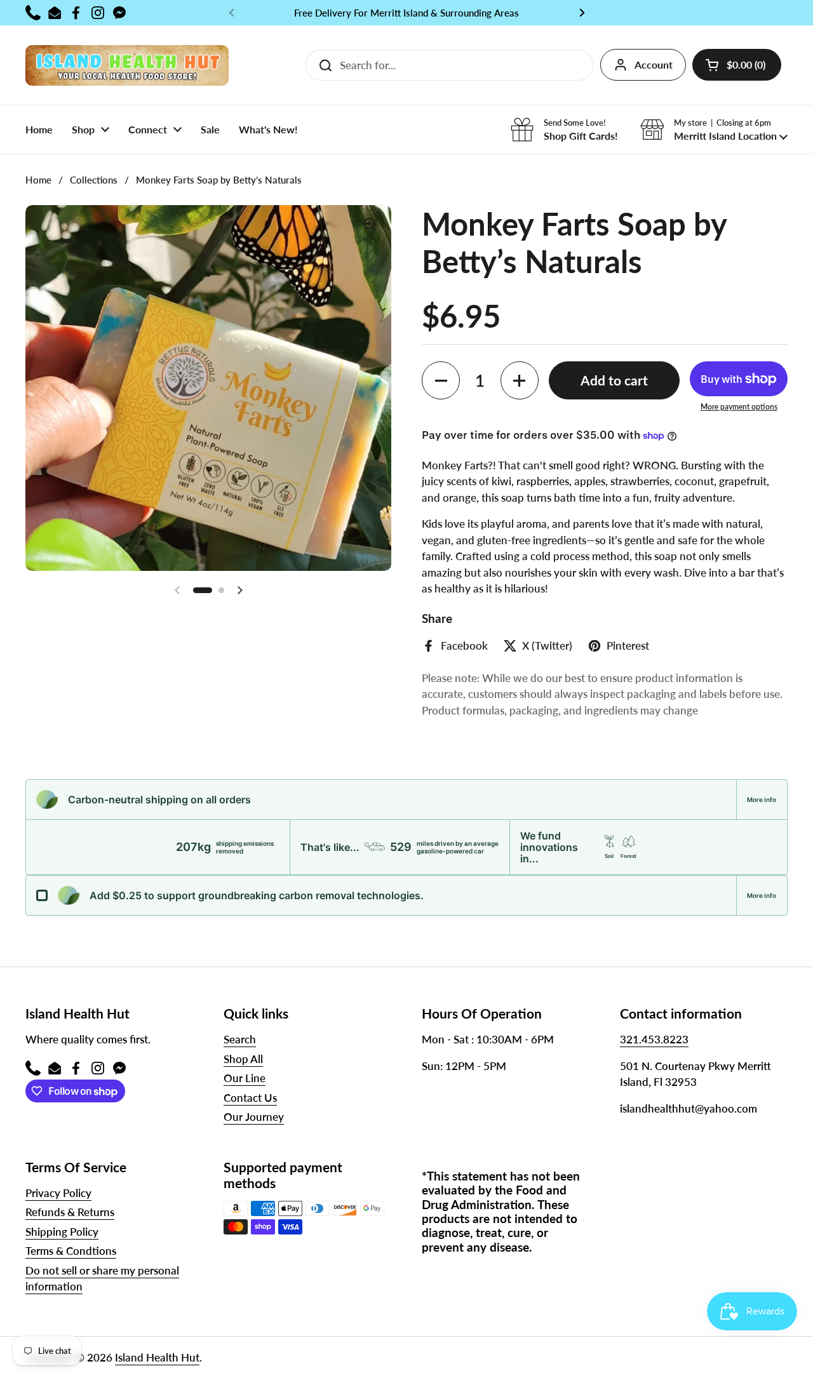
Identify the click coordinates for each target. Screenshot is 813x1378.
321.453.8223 (654, 1039)
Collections (94, 179)
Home (38, 179)
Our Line (244, 1078)
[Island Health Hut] (127, 65)
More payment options (739, 406)
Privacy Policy (58, 1193)
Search (240, 1039)
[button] (736, 65)
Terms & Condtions (70, 1250)
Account (654, 64)
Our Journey (254, 1116)
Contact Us (250, 1097)
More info (761, 799)
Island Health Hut (157, 1357)
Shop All (243, 1059)
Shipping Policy (61, 1231)
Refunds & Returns (69, 1212)
